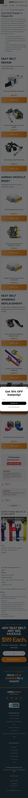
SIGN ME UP (14, 403)
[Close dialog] (26, 388)
